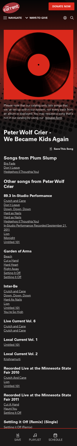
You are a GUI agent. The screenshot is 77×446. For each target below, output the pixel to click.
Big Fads (9, 163)
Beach (8, 256)
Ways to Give (39, 17)
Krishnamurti (12, 359)
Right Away (11, 269)
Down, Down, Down (17, 209)
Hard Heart (11, 264)
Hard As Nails (13, 299)
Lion (7, 234)
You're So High (13, 312)
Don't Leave (12, 167)
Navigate (15, 17)
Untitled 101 (12, 242)
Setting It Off (12, 273)
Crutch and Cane (15, 201)
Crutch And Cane (15, 377)
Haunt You (10, 408)
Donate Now (61, 6)
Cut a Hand (11, 260)
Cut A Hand (11, 404)
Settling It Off (12, 277)
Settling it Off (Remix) (18, 427)
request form (53, 118)
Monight (9, 238)
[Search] (72, 18)
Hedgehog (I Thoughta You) (21, 172)
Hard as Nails (12, 213)
